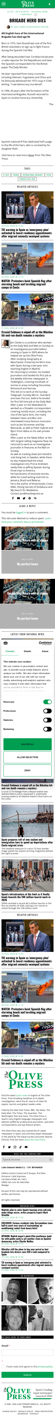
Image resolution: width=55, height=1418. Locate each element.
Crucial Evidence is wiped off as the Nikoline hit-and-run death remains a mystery (27, 333)
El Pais (6, 175)
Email (6, 1345)
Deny (27, 770)
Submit (27, 1375)
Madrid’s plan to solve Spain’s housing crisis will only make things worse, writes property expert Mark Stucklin (26, 1212)
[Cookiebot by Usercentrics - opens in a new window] (39, 643)
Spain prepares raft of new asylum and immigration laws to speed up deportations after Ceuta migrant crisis (27, 842)
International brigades (33, 175)
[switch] (47, 711)
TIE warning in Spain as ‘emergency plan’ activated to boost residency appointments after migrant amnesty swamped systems (26, 233)
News (31, 155)
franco (16, 175)
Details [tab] (27, 651)
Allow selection (27, 757)
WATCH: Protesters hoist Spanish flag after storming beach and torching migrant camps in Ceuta (26, 284)
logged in (21, 512)
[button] (51, 1159)
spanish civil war (27, 179)
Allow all (27, 744)
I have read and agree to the (29, 1366)
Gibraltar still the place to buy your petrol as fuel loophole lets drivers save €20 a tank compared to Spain (25, 1252)
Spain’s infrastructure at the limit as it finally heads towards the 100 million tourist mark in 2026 (25, 897)
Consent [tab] (10, 651)
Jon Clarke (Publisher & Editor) (31, 27)
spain (49, 175)
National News (39, 12)
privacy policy (45, 1366)
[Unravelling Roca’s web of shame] (27, 538)
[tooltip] (13, 498)
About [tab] (45, 651)
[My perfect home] (27, 562)
